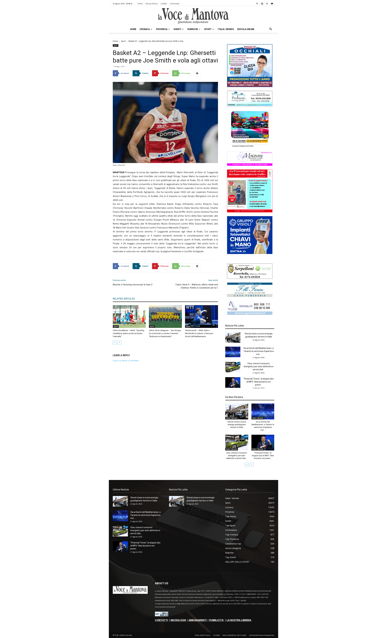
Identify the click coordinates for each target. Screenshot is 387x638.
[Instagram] (262, 4)
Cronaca (145, 29)
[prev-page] (115, 342)
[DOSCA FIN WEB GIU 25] (249, 86)
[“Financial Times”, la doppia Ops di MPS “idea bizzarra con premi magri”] (232, 382)
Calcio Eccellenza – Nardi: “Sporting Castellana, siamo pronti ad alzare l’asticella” (128, 333)
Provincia (161, 29)
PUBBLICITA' (216, 620)
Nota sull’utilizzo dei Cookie (234, 635)
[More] (197, 73)
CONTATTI (161, 620)
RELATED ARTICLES (124, 298)
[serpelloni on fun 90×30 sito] (249, 278)
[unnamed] (249, 314)
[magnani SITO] (249, 164)
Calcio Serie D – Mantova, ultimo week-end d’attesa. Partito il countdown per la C (197, 286)
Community (174, 3)
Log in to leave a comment (126, 360)
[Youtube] (272, 4)
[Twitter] (267, 4)
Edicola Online (245, 29)
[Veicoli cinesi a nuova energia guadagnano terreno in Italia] (232, 337)
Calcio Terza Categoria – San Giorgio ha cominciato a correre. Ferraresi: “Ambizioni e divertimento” (165, 333)
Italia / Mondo (226, 29)
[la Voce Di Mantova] (193, 16)
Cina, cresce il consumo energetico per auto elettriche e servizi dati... (258, 366)
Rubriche (192, 29)
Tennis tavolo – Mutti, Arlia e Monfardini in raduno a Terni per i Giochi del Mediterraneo (199, 333)
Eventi (177, 29)
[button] (270, 29)
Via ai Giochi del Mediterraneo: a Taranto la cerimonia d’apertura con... (258, 351)
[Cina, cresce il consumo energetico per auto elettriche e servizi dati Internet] (232, 367)
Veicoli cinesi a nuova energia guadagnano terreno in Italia (236, 424)
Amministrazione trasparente (261, 635)
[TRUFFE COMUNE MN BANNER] (249, 211)
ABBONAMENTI (198, 620)
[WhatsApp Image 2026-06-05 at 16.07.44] (249, 146)
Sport (207, 29)
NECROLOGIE (178, 620)
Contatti (164, 3)
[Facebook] (257, 4)
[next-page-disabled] (119, 342)
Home (140, 3)
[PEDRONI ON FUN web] (249, 105)
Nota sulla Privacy (202, 635)
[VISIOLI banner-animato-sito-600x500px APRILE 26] (249, 253)
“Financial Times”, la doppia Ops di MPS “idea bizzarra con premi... (259, 382)
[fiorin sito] (249, 296)
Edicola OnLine (152, 3)
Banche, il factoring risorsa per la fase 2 (132, 284)
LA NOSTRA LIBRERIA (239, 620)
